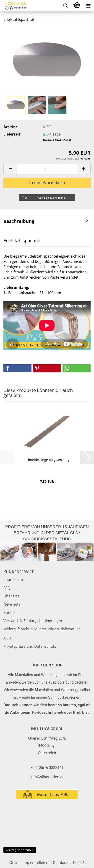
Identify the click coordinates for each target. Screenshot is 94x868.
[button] (10, 169)
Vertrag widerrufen (19, 850)
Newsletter (12, 604)
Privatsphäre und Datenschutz (29, 646)
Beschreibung (18, 221)
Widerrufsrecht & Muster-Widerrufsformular (41, 628)
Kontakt (10, 612)
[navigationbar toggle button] (88, 5)
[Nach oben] (81, 861)
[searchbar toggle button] (65, 5)
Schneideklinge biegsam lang (47, 460)
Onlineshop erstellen (27, 862)
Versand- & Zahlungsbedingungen (32, 620)
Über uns (11, 596)
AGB (7, 638)
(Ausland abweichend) (57, 139)
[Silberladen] (13, 5)
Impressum (13, 579)
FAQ (6, 587)
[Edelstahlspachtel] (47, 60)
